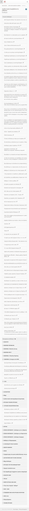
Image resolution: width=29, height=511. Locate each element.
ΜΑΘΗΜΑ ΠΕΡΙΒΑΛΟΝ (9, 345)
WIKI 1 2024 (6, 489)
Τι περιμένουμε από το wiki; (10, 244)
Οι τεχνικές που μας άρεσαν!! (11, 234)
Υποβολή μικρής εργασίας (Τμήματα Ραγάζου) (14, 273)
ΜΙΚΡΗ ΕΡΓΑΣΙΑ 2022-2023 (10, 482)
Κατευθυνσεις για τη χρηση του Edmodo (13, 385)
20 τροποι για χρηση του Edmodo (12, 184)
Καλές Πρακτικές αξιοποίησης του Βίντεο (13, 301)
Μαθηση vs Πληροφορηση (10, 440)
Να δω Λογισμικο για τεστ (10, 201)
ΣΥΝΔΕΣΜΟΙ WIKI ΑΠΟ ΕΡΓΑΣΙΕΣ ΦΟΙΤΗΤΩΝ (14, 492)
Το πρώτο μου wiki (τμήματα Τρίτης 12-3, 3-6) (14, 237)
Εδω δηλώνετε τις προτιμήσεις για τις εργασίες (15, 35)
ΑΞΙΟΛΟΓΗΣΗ (7, 392)
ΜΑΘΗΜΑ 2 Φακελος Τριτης (10, 348)
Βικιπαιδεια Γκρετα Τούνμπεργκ (11, 26)
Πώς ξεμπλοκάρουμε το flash (11, 103)
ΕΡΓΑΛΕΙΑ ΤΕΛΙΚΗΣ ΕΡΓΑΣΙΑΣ (10, 402)
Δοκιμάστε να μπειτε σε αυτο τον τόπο (13, 374)
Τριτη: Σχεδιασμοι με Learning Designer (13, 62)
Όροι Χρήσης (15, 509)
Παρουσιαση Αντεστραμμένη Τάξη (12, 298)
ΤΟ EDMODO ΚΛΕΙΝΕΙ (9, 277)
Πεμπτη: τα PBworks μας (10, 378)
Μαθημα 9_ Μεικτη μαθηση (10, 180)
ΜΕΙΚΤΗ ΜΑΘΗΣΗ (8, 447)
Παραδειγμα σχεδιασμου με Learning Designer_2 (15, 59)
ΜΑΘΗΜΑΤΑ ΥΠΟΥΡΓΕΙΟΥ (10, 149)
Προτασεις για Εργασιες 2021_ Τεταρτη (13, 194)
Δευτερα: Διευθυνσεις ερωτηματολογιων (13, 38)
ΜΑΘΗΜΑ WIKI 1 (8, 352)
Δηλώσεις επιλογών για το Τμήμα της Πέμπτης (15, 291)
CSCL (5, 381)
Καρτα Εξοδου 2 (8, 423)
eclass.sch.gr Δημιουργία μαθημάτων (13, 128)
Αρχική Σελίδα (4, 5)
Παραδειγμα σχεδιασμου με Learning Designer (15, 55)
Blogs (5, 395)
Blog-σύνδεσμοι (7, 461)
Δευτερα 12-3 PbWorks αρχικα (11, 308)
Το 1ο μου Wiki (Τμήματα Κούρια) (12, 248)
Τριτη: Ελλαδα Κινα (8, 42)
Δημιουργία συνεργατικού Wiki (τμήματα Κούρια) (15, 260)
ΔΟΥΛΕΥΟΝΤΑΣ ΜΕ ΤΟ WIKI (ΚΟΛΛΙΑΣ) (13, 457)
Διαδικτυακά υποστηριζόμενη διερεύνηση (14, 398)
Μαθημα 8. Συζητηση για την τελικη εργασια (14, 170)
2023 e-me (6, 496)
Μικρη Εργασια (7, 499)
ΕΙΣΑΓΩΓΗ (6, 342)
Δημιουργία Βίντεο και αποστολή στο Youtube (14, 94)
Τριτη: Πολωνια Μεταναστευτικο (11, 45)
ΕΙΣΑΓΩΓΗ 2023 (7, 475)
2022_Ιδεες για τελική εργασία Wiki (12, 266)
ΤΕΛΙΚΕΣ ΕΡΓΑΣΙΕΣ (8, 503)
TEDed (6, 230)
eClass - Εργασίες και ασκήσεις (11, 131)
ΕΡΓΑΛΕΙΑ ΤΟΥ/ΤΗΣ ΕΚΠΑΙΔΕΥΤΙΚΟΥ (12, 464)
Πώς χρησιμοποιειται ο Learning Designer (14, 48)
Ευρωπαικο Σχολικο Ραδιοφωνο (11, 212)
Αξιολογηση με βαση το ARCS (11, 409)
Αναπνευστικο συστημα (9, 388)
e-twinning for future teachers (11, 444)
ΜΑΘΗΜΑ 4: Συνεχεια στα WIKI (11, 359)
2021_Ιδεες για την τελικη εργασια (12, 191)
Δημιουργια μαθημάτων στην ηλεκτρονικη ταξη (15, 69)
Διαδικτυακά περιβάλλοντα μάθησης (14, 5)
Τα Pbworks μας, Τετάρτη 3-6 (11, 319)
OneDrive (6, 223)
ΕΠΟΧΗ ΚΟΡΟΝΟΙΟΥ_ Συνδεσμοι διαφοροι (14, 437)
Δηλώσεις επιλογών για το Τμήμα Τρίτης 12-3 (14, 287)
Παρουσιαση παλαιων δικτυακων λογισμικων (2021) (16, 205)
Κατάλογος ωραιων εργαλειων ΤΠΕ (12, 145)
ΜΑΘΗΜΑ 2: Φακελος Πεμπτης (11, 355)
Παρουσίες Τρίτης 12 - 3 (10, 91)
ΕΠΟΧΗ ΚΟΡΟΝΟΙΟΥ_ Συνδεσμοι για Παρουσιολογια (16, 433)
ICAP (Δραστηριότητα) (9, 227)
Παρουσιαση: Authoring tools (11, 305)
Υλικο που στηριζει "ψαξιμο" (11, 485)
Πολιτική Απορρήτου (23, 509)
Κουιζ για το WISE (8, 327)
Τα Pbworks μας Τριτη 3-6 (10, 315)
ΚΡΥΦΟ (5, 426)
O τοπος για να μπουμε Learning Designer (14, 52)
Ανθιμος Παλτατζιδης (9, 330)
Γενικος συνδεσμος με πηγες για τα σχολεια (14, 138)
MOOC (5, 451)
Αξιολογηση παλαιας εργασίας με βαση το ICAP (15, 419)
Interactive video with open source (12, 23)
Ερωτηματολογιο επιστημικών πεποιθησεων (14, 362)
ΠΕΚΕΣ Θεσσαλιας (8, 135)
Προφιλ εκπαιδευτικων (9, 468)
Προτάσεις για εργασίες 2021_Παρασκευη (13, 198)
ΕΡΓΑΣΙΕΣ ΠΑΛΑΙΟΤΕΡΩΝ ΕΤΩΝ (11, 405)
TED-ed (5, 478)
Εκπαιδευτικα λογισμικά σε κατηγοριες (13, 187)
